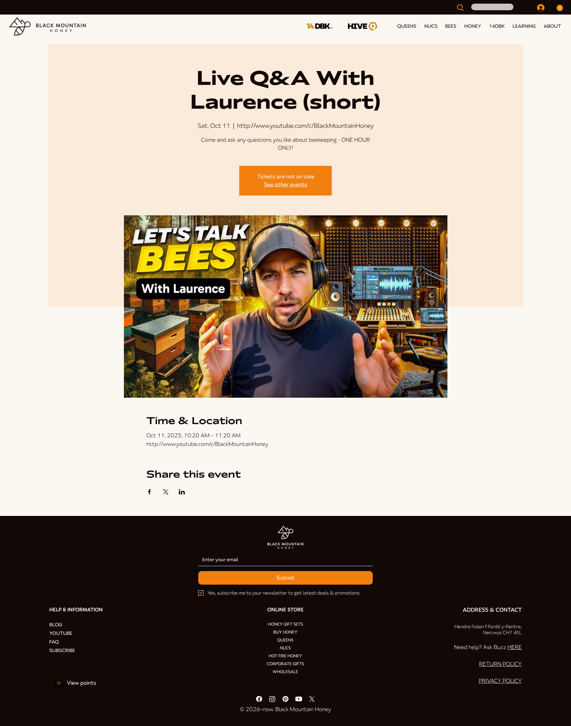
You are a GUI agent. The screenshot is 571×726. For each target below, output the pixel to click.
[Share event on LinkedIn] (182, 491)
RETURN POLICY (500, 664)
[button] (523, 26)
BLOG (55, 625)
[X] (312, 699)
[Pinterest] (285, 699)
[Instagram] (272, 699)
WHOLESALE (285, 671)
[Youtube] (299, 699)
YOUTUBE (60, 633)
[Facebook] (259, 699)
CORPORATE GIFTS (285, 664)
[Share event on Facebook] (149, 491)
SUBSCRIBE (62, 650)
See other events (285, 184)
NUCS (285, 648)
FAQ (54, 642)
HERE (515, 647)
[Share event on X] (166, 491)
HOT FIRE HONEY (285, 656)
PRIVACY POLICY (500, 680)
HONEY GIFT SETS (285, 624)
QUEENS (285, 640)
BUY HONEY (285, 632)
